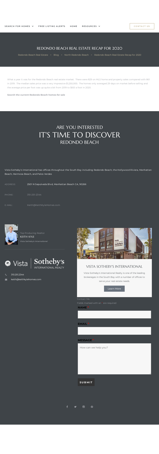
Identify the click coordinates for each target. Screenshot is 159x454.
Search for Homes (17, 26)
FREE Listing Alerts (51, 26)
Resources (89, 26)
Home (73, 26)
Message (86, 340)
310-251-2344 (34, 194)
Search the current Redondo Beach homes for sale (36, 94)
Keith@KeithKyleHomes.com (43, 205)
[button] (142, 26)
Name (83, 307)
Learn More (114, 288)
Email (83, 323)
